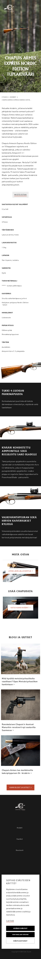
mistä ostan (20, 195)
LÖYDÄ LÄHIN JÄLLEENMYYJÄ (19, 571)
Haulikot (20, 839)
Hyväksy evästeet (20, 928)
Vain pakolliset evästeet (20, 934)
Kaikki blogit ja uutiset (19, 787)
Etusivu (5, 97)
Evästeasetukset (20, 941)
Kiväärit (13, 97)
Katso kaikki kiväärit (20, 608)
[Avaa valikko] (36, 8)
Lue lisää (10, 921)
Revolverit (19, 850)
